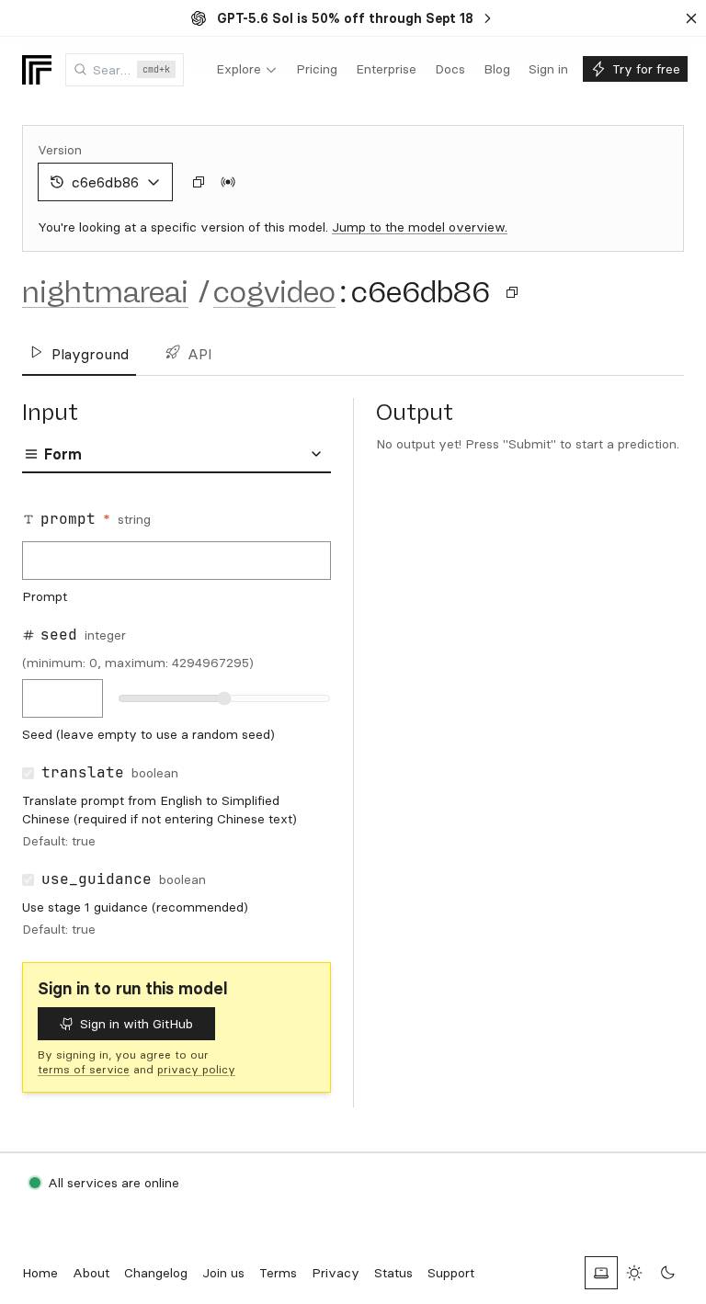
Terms (278, 1272)
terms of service (84, 1069)
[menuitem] (246, 69)
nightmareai (105, 292)
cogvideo (274, 292)
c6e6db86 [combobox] (105, 182)
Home (40, 1272)
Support (450, 1272)
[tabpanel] (176, 721)
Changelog (156, 1272)
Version (60, 150)
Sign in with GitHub (136, 1023)
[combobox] (124, 69)
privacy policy (196, 1069)
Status (393, 1272)
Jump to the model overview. (419, 227)
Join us (223, 1272)
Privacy (335, 1272)
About (91, 1272)
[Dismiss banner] (691, 18)
